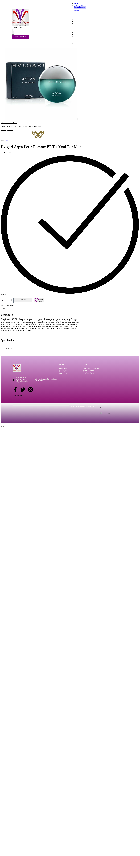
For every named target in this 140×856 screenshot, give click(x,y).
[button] (77, 119)
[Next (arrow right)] (4, 426)
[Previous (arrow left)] (1, 426)
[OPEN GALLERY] (41, 119)
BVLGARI (9, 140)
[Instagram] (30, 389)
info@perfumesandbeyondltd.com (46, 379)
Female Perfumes (9, 123)
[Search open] (12, 30)
